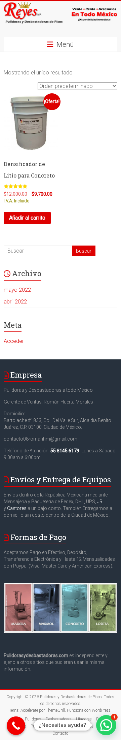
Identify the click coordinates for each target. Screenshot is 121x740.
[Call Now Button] (16, 725)
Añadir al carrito (27, 218)
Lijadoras (84, 719)
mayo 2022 (17, 290)
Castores (17, 508)
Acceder (14, 341)
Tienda (67, 726)
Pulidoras (33, 719)
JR (100, 501)
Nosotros (85, 726)
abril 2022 (15, 301)
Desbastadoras (59, 719)
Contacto (60, 733)
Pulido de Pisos (44, 726)
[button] (106, 725)
